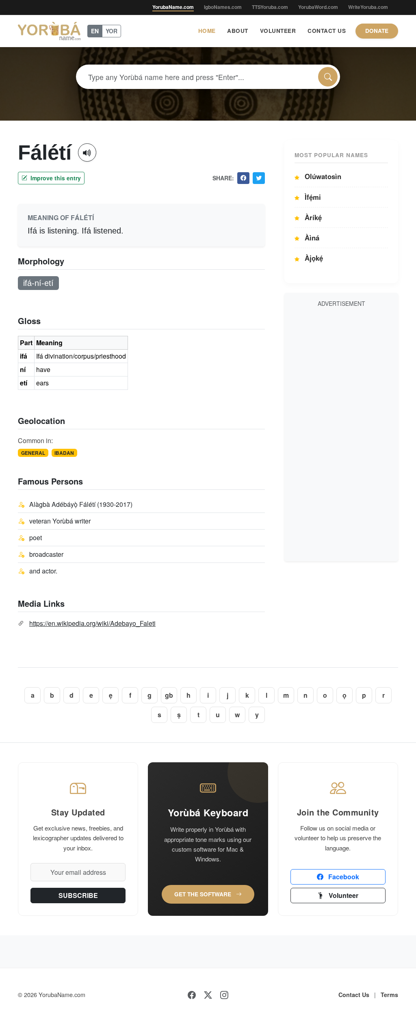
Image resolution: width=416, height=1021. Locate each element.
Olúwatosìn (322, 176)
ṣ (179, 714)
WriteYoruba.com (368, 7)
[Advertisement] (341, 433)
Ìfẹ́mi (312, 197)
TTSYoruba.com (270, 7)
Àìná (311, 237)
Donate (376, 31)
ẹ (111, 695)
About (237, 31)
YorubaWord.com (318, 7)
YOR (111, 31)
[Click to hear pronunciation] (87, 152)
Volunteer (278, 31)
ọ (344, 695)
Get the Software (203, 894)
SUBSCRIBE (78, 895)
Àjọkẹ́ (313, 258)
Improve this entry (55, 178)
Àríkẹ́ (312, 217)
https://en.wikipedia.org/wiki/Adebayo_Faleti (92, 623)
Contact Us (327, 31)
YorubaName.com (173, 7)
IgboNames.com (223, 7)
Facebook (343, 876)
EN (95, 31)
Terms (389, 995)
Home (207, 31)
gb (169, 695)
